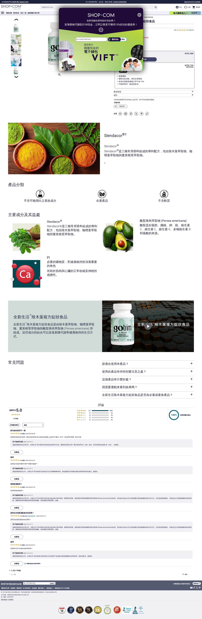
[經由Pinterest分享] (142, 114)
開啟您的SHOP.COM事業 (192, 2)
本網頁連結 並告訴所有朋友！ (182, 584)
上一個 (12, 574)
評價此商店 (191, 30)
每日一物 (23, 13)
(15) (187, 30)
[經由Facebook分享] (131, 114)
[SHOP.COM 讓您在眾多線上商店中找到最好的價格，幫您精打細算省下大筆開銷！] (11, 7)
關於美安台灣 (5, 588)
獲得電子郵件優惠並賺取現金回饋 (11, 584)
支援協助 (12, 588)
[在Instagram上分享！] (125, 114)
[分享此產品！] (147, 114)
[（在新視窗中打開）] (107, 610)
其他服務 (34, 588)
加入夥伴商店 (27, 588)
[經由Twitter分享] (136, 114)
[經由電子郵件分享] (120, 114)
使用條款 (10, 599)
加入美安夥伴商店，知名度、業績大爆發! (106, 2)
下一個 (185, 574)
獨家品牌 (9, 13)
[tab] (154, 91)
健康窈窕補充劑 (148, 17)
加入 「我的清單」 (120, 106)
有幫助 (16, 452)
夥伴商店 (16, 13)
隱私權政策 (4, 599)
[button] (42, 588)
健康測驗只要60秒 (34, 13)
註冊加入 (52, 583)
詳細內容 (117, 102)
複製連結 (196, 583)
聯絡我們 (19, 588)
